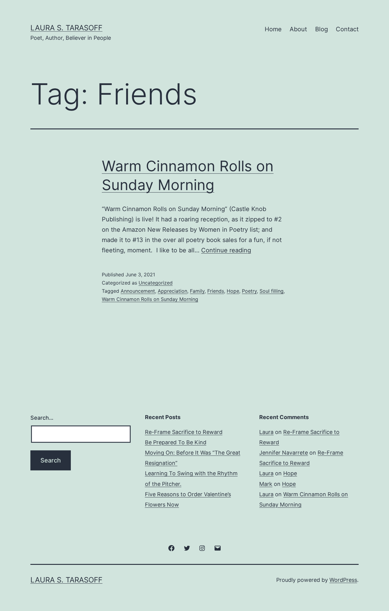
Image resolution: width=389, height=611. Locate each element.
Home (273, 29)
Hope (233, 291)
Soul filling (272, 291)
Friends (215, 291)
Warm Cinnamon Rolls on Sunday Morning (150, 299)
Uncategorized (156, 283)
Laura (266, 432)
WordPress (343, 580)
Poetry (249, 291)
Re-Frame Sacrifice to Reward (183, 432)
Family (197, 291)
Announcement (138, 291)
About (298, 29)
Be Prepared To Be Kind (175, 442)
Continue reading (226, 250)
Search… (41, 418)
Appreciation (172, 291)
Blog (321, 29)
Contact (347, 29)
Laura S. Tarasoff (66, 27)
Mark (265, 484)
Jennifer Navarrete (283, 452)
